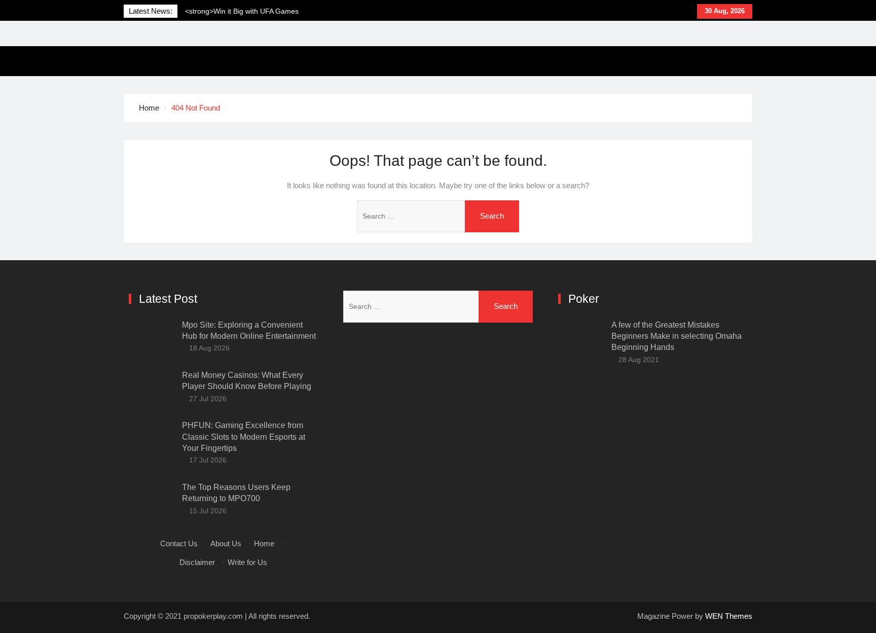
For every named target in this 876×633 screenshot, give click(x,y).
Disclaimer (197, 562)
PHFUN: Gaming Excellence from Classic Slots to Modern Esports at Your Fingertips (243, 436)
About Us (225, 543)
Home (264, 543)
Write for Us (247, 562)
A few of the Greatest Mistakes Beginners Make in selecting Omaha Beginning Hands (676, 336)
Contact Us (179, 543)
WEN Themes (728, 616)
